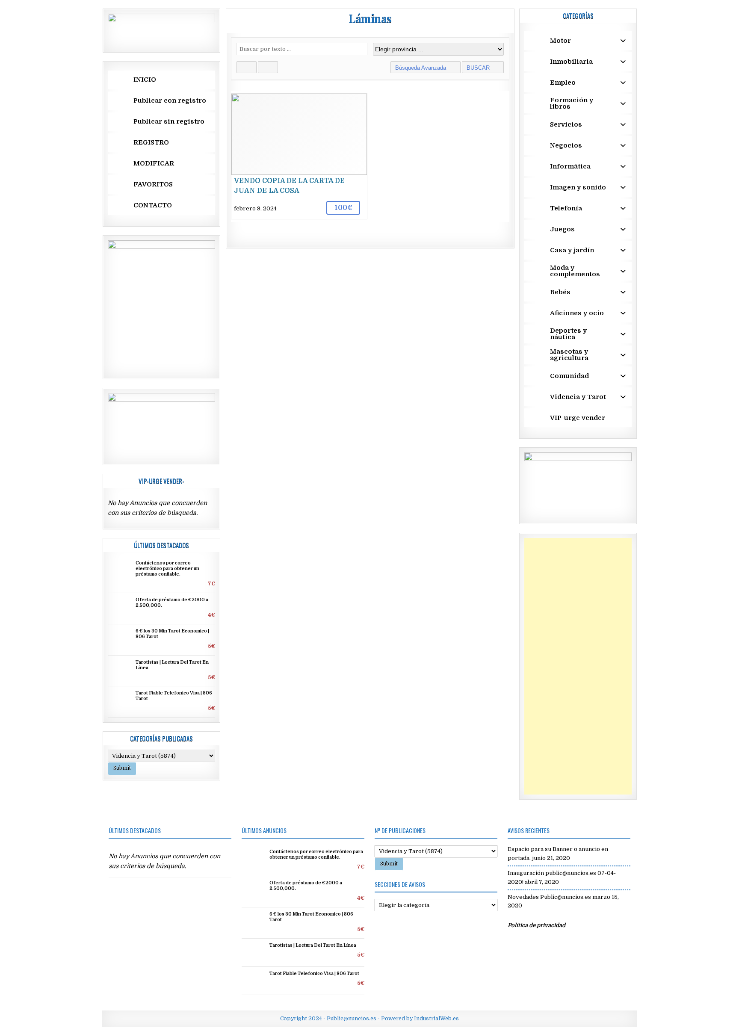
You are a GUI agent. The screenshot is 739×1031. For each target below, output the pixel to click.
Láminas (370, 18)
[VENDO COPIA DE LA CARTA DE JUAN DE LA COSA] (299, 156)
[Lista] (268, 67)
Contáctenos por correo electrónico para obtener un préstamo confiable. (167, 569)
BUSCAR (479, 68)
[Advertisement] (578, 666)
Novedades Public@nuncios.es (549, 897)
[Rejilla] (246, 67)
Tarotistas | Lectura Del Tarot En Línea (312, 945)
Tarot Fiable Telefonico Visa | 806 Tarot (314, 973)
